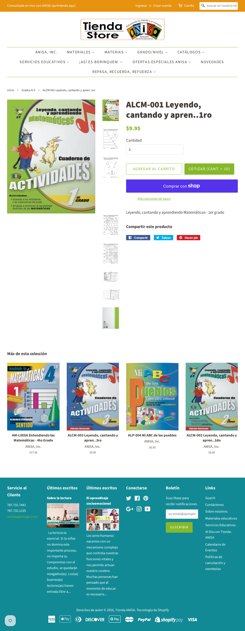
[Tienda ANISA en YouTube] (147, 510)
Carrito (189, 5)
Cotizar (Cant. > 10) (209, 169)
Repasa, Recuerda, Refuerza (122, 71)
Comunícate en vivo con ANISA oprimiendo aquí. (41, 5)
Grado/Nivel (151, 52)
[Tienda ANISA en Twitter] (128, 499)
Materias (115, 52)
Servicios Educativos (43, 62)
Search (210, 498)
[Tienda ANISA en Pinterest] (145, 499)
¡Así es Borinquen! (99, 62)
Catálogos (190, 52)
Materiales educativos (221, 518)
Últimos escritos (62, 488)
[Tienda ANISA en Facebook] (137, 499)
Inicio (10, 90)
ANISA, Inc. (46, 52)
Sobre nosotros (216, 511)
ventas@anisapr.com (22, 516)
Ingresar (141, 5)
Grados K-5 (28, 90)
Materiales (79, 52)
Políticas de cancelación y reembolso (215, 562)
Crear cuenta (162, 5)
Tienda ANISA (125, 610)
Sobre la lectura (59, 498)
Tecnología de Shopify (153, 610)
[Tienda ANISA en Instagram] (139, 510)
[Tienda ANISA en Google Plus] (129, 510)
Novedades (212, 62)
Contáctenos (214, 504)
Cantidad (134, 140)
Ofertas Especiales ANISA (160, 62)
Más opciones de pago (154, 198)
